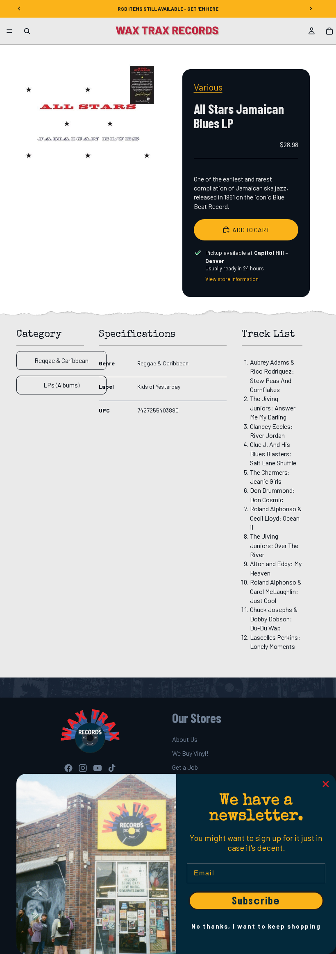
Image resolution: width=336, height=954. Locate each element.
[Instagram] (83, 768)
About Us (185, 739)
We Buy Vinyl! (190, 753)
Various (208, 87)
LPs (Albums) (61, 385)
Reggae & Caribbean (61, 360)
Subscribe (256, 901)
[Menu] (9, 31)
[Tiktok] (112, 768)
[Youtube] (97, 768)
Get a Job (185, 767)
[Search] (27, 31)
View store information (232, 279)
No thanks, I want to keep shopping (256, 926)
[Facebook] (68, 768)
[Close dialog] (326, 784)
